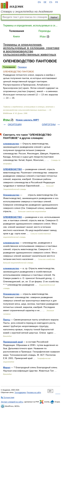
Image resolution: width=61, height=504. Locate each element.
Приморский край (13, 342)
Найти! (54, 17)
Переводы (44, 31)
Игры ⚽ (45, 36)
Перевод (22, 67)
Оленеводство (11, 195)
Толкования (16, 31)
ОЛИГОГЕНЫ (49, 124)
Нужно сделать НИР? (27, 120)
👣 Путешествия (7, 397)
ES (50, 2)
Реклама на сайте (34, 392)
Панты (6, 319)
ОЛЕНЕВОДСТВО (12, 169)
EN (39, 2)
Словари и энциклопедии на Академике (27, 11)
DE (45, 2)
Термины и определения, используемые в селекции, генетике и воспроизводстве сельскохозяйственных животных (30, 25)
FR (56, 2)
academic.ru (12, 5)
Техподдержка (20, 392)
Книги (16, 36)
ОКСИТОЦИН (15, 124)
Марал (6, 367)
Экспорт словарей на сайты (12, 402)
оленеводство (11, 143)
